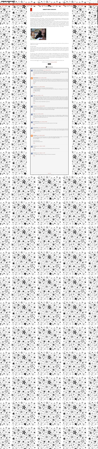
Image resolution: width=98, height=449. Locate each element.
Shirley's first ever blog (49, 9)
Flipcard (5, 4)
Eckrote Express (35, 77)
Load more (49, 173)
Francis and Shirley (54, 62)
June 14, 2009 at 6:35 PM (43, 121)
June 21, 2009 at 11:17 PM (41, 152)
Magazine (8, 4)
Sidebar (15, 4)
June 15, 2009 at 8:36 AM (40, 135)
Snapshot (18, 4)
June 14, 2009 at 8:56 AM (41, 86)
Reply (34, 74)
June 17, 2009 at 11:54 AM (41, 145)
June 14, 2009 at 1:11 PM (39, 95)
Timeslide (22, 4)
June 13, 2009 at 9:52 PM (47, 69)
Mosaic (12, 4)
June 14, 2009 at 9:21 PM (42, 127)
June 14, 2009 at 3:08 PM (41, 105)
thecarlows (35, 135)
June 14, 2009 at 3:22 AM (42, 77)
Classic (2, 4)
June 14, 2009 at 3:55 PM (39, 113)
